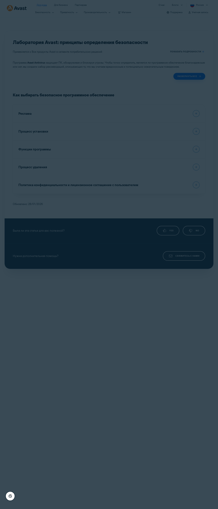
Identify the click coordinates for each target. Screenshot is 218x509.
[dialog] (109, 254)
